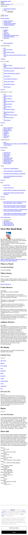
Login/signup (10, 11)
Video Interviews (8, 159)
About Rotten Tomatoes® (10, 8)
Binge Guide (7, 154)
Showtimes (7, 217)
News (6, 147)
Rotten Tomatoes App (9, 225)
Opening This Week (8, 20)
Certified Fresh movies (9, 36)
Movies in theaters (5, 18)
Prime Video (6, 34)
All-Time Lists (7, 152)
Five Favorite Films (8, 158)
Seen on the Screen (8, 222)
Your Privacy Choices (14, 527)
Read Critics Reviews (6, 284)
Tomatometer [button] (6, 243)
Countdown (6, 156)
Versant (12, 509)
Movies (6, 15)
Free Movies (6, 221)
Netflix (5, 31)
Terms (4, 511)
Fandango (6, 30)
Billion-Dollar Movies (9, 224)
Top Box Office (7, 22)
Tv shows (3, 59)
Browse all (6, 38)
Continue (14, 532)
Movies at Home (4, 27)
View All (3, 89)
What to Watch (8, 43)
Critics (5, 10)
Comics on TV (7, 155)
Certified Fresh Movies (9, 25)
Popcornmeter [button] (22, 243)
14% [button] (2, 243)
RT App (3, 147)
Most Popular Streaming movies (11, 35)
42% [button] (17, 243)
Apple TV (6, 32)
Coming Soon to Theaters (10, 23)
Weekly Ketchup (7, 162)
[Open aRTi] (2, 3)
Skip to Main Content (6, 1)
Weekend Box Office (9, 160)
